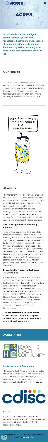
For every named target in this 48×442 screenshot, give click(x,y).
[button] (3, 3)
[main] (24, 14)
